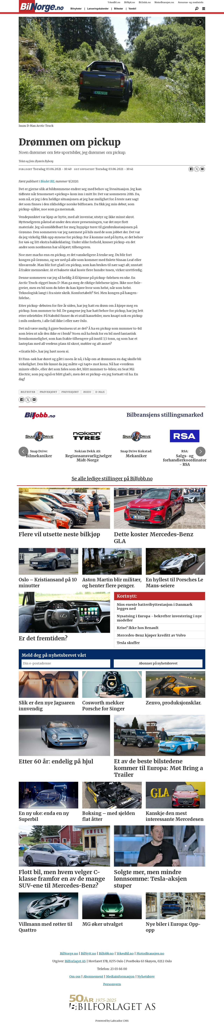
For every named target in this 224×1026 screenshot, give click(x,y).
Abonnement (93, 977)
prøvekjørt (48, 392)
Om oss (74, 977)
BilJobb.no (145, 2)
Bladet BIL (48, 181)
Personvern (112, 984)
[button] (23, 451)
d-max (100, 392)
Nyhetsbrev (146, 977)
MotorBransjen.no (164, 2)
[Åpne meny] (203, 9)
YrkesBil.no (114, 2)
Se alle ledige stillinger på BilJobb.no (112, 478)
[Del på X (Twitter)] (196, 169)
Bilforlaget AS (75, 961)
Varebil (132, 8)
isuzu (87, 392)
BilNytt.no (129, 2)
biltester (28, 392)
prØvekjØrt (70, 392)
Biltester (118, 8)
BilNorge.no (69, 953)
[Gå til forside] (41, 6)
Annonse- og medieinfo (190, 2)
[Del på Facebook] (191, 169)
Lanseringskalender (97, 8)
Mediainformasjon (120, 977)
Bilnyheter (76, 8)
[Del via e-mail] (202, 169)
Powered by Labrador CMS (112, 1020)
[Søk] (196, 8)
